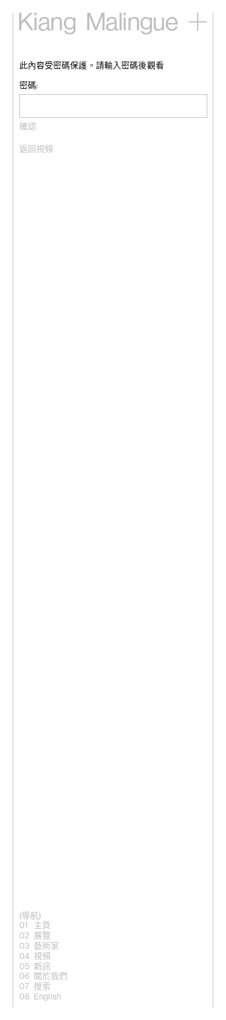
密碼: (28, 86)
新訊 (42, 967)
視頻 (42, 956)
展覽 (42, 936)
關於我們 (51, 976)
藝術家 (46, 946)
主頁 (42, 926)
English (47, 997)
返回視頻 (36, 149)
